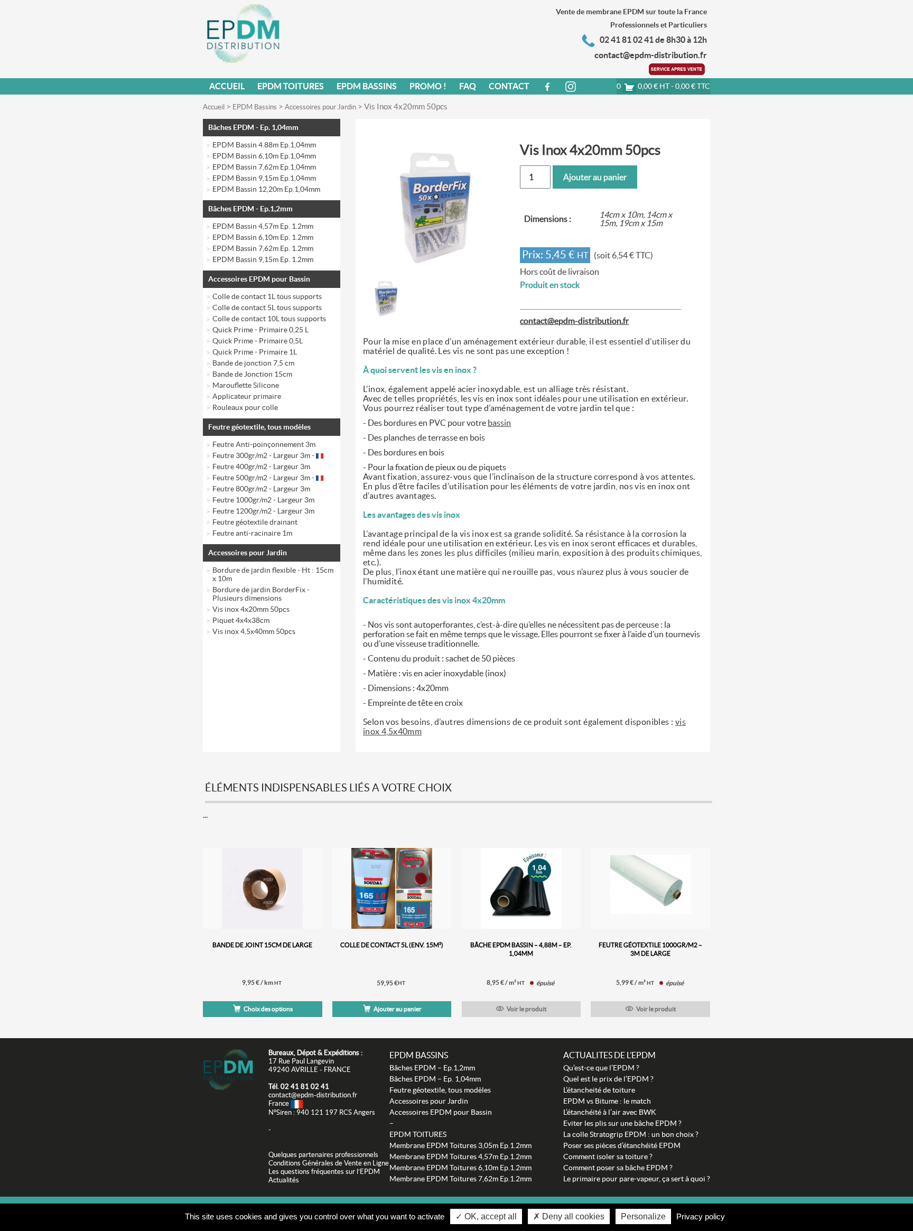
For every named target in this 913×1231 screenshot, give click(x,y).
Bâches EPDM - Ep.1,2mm (250, 208)
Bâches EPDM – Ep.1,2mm (432, 1068)
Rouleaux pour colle (245, 407)
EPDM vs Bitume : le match (607, 1101)
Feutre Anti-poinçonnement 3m (263, 444)
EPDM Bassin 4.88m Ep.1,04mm (264, 145)
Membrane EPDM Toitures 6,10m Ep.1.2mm (460, 1167)
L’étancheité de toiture (599, 1090)
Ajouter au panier (595, 177)
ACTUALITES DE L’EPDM (609, 1055)
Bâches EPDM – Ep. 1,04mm (435, 1079)
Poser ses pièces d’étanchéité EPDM (622, 1145)
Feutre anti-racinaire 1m (252, 533)
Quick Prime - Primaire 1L (254, 352)
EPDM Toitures (290, 86)
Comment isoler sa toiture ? (608, 1156)
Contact (509, 86)
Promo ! (427, 86)
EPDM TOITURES (417, 1134)
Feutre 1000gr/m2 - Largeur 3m (263, 500)
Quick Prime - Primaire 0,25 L (260, 329)
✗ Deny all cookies (568, 1216)
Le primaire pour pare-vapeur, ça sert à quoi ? (636, 1178)
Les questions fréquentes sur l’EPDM (324, 1172)
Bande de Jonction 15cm (252, 374)
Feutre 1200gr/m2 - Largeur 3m (263, 511)
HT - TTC (663, 86)
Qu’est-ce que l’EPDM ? (601, 1068)
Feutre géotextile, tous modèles (259, 427)
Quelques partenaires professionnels (323, 1155)
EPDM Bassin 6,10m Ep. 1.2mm (262, 237)
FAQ (467, 86)
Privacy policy (700, 1216)
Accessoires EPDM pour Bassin (259, 279)
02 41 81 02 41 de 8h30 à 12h (653, 39)
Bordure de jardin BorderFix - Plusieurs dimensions (261, 593)
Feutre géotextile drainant (254, 522)
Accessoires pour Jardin (320, 107)
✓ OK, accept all (486, 1216)
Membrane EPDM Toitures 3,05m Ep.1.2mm (460, 1145)
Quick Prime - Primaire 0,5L (257, 341)
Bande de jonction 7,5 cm (253, 363)
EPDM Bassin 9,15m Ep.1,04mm (264, 178)
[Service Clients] (678, 68)
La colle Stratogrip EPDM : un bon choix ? (630, 1134)
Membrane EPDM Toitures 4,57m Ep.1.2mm (460, 1156)
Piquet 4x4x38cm (240, 620)
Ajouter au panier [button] (398, 1008)
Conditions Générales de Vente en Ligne (328, 1163)
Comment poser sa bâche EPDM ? (618, 1167)
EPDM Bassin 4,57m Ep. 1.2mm (262, 226)
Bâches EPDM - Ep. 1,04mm (253, 127)
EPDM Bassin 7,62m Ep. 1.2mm (262, 248)
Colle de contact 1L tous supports (267, 296)
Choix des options (268, 1008)
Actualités (283, 1180)
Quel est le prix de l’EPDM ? (608, 1079)
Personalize (643, 1216)
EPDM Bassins (367, 86)
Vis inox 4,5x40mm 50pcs (253, 631)
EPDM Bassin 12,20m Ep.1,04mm (266, 189)
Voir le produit (526, 1008)
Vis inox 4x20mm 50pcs (251, 609)
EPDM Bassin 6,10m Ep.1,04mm (264, 156)
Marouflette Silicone (245, 385)
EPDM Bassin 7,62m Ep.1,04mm (264, 167)
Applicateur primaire (246, 396)
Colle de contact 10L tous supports (269, 318)
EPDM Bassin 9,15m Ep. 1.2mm (262, 259)
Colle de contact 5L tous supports (267, 307)
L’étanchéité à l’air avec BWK (609, 1112)
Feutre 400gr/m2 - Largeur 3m (261, 466)
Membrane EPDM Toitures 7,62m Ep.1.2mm (460, 1178)
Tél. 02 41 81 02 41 (298, 1086)
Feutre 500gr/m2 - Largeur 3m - (264, 477)
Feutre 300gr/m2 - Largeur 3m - (264, 455)
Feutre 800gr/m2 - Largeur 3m (261, 488)
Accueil (227, 86)
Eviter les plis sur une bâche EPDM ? (622, 1123)
